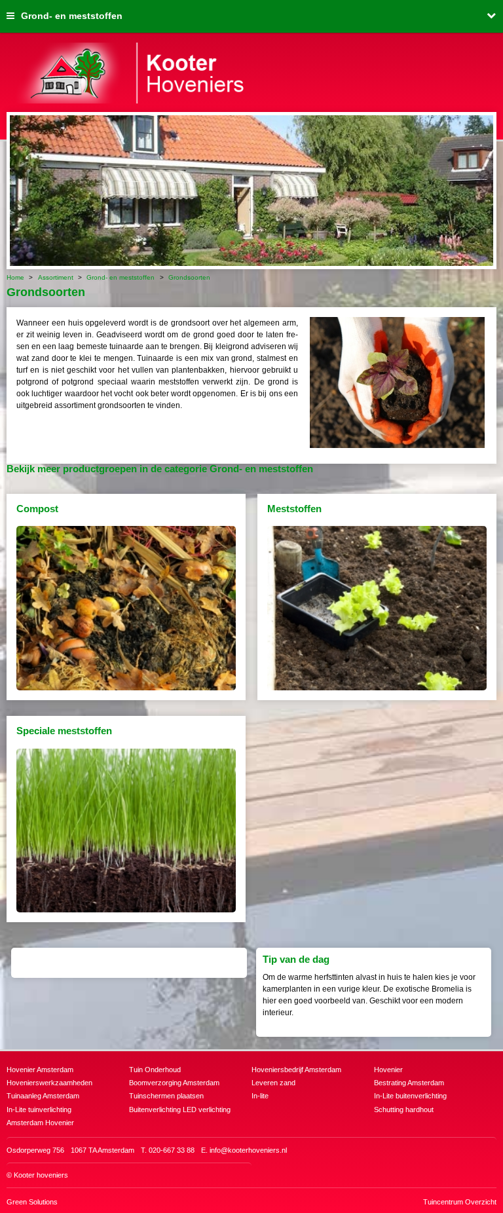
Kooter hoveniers (41, 1175)
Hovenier (388, 1069)
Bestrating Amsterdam (409, 1083)
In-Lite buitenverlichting (410, 1096)
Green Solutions (32, 1202)
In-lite (260, 1096)
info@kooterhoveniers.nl (248, 1150)
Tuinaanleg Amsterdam (43, 1096)
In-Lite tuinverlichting (39, 1109)
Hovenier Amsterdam (40, 1069)
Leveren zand (273, 1083)
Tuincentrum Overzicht (459, 1202)
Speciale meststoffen (64, 730)
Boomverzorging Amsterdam (174, 1083)
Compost (37, 508)
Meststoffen (294, 508)
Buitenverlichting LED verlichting (180, 1109)
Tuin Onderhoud (155, 1069)
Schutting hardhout (404, 1109)
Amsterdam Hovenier (40, 1123)
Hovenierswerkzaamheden (49, 1083)
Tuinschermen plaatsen (166, 1096)
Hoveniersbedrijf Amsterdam (296, 1069)
